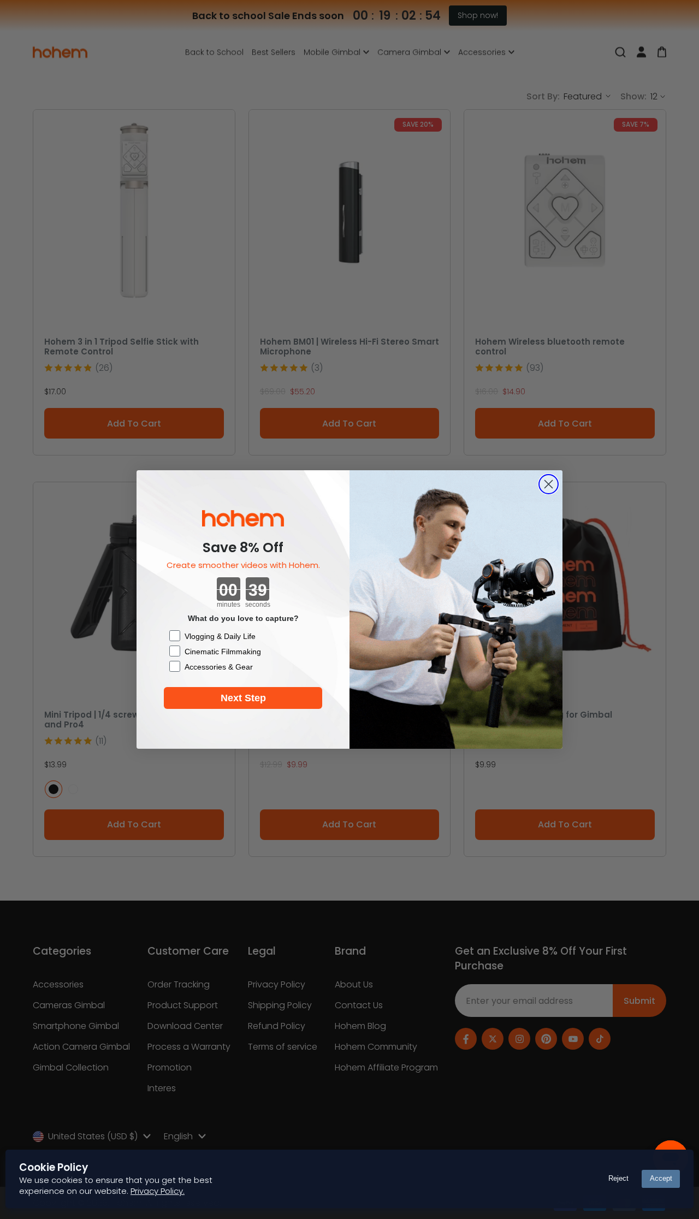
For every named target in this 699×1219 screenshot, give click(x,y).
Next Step (243, 698)
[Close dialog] (548, 484)
